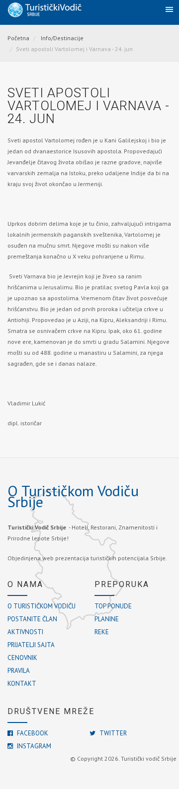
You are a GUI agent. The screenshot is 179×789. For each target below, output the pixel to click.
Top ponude (113, 606)
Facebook (31, 733)
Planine (106, 619)
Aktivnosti (25, 632)
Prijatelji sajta (31, 645)
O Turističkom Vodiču (41, 606)
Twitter (112, 733)
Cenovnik (22, 658)
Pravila (18, 670)
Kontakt (21, 683)
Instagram (33, 746)
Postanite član (32, 619)
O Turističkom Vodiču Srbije (73, 496)
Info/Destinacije (62, 38)
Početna (18, 38)
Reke (101, 632)
